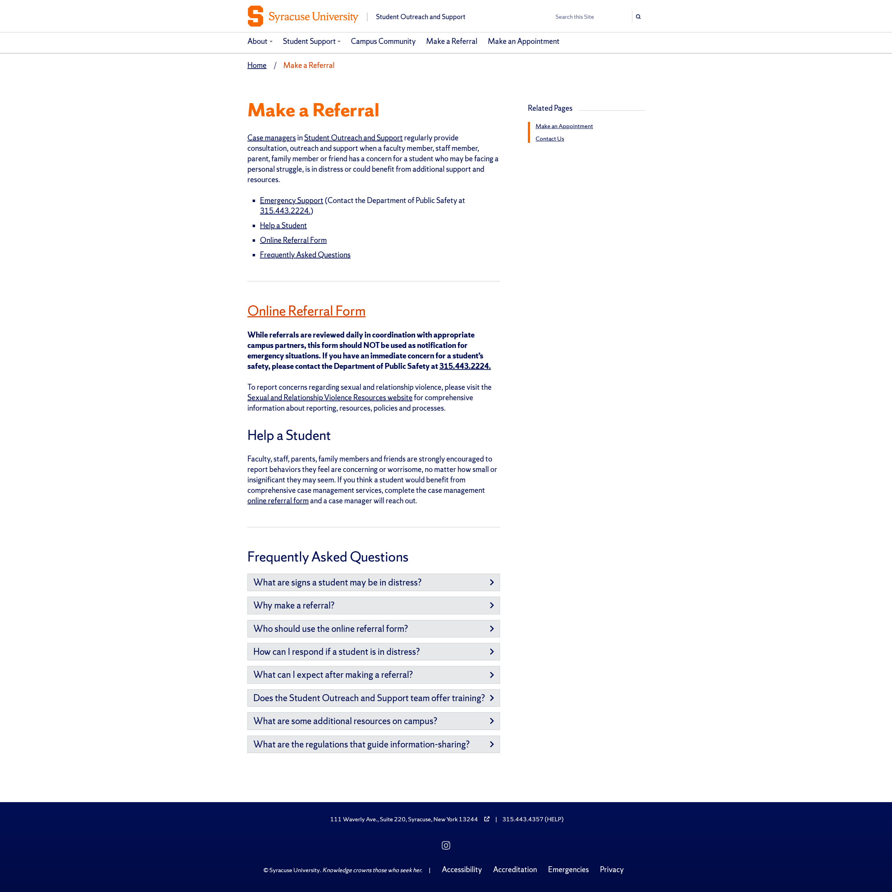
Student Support (309, 41)
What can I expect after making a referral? (333, 674)
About (257, 41)
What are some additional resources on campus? (345, 721)
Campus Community (383, 41)
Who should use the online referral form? (330, 628)
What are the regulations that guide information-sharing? (361, 744)
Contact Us (550, 138)
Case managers (271, 138)
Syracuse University (294, 870)
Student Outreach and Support (353, 138)
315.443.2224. (285, 211)
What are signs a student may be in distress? (337, 582)
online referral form (278, 501)
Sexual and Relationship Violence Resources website (330, 398)
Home (257, 65)
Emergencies (568, 869)
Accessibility (462, 869)
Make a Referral (451, 41)
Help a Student (283, 225)
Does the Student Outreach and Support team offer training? (369, 698)
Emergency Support (291, 200)
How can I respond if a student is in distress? (336, 651)
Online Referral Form (293, 240)
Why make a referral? (293, 605)
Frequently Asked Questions (305, 255)
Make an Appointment (524, 41)
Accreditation (515, 869)
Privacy (612, 869)
